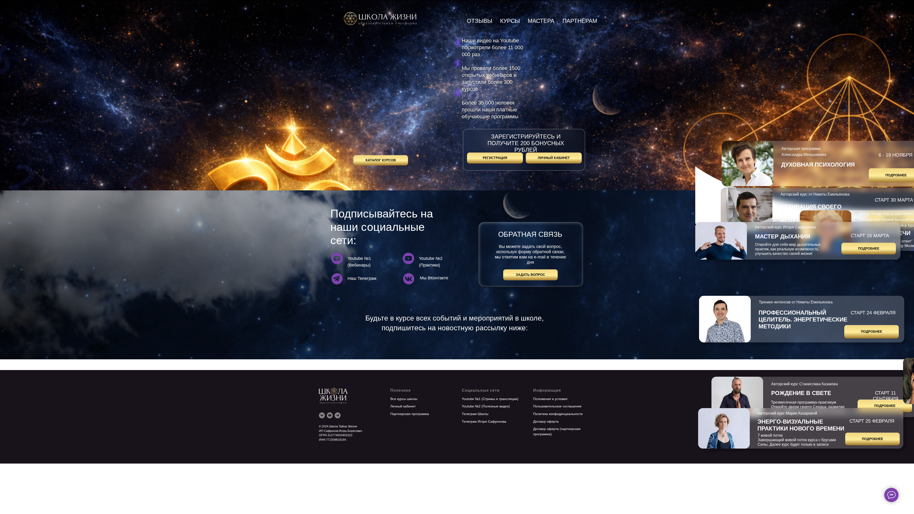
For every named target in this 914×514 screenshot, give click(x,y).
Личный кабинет (403, 406)
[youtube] (330, 415)
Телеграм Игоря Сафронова (484, 421)
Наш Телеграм (362, 278)
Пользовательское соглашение (557, 406)
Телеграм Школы (475, 414)
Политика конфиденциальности (558, 414)
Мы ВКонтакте (434, 278)
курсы (510, 21)
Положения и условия (550, 399)
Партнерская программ (408, 414)
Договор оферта (546, 421)
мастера (541, 21)
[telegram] (338, 415)
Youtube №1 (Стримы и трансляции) (490, 399)
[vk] (322, 415)
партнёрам (579, 21)
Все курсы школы (403, 399)
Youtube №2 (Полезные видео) (486, 406)
